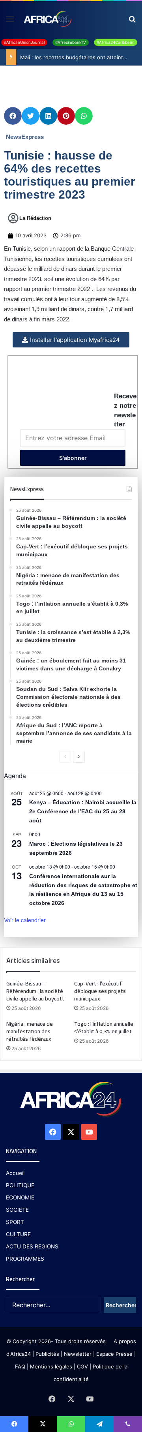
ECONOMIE (20, 1197)
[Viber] (128, 1424)
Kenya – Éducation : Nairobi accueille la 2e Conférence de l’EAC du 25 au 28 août (82, 811)
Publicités (47, 1354)
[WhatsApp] (71, 1424)
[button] (13, 116)
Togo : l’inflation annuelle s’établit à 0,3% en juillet (103, 1027)
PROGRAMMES (25, 1259)
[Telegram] (99, 1424)
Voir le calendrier (25, 920)
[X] (71, 1132)
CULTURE (18, 1234)
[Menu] (10, 21)
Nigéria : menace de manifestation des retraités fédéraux (29, 1031)
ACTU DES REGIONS (32, 1246)
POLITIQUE (20, 1185)
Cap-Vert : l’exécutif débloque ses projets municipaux (100, 991)
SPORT (15, 1222)
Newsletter (78, 1354)
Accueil (15, 1173)
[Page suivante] (79, 757)
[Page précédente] (65, 757)
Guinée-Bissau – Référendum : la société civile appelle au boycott (35, 991)
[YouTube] (89, 1132)
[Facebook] (53, 1132)
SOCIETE (17, 1210)
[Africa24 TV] (47, 18)
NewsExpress (25, 136)
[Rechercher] (132, 21)
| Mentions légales (49, 1366)
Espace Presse (114, 1354)
